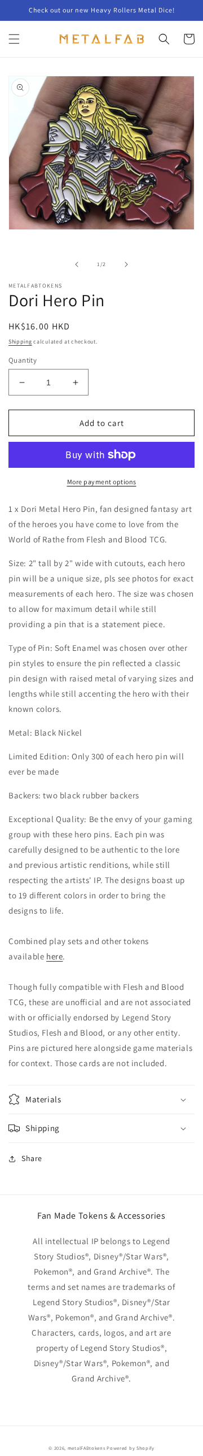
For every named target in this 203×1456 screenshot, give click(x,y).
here (54, 956)
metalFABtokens (86, 1448)
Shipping (20, 341)
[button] (14, 39)
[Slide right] (126, 264)
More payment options (101, 481)
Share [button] (31, 1158)
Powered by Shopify (131, 1448)
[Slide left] (76, 264)
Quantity (22, 360)
